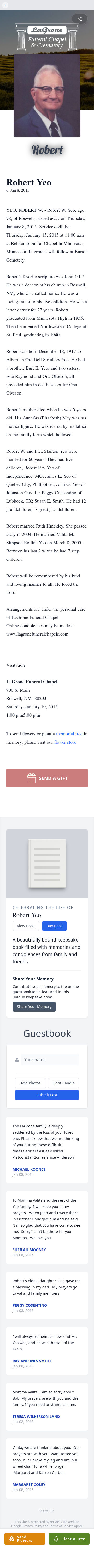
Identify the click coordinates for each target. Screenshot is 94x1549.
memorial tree (69, 733)
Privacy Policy (32, 1526)
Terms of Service (61, 1526)
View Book (25, 925)
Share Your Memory (34, 1006)
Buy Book (54, 925)
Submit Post (47, 1094)
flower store (65, 742)
